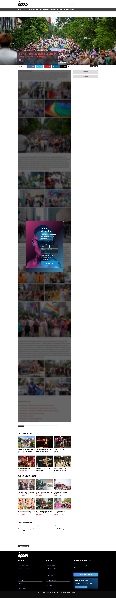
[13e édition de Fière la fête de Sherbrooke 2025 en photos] (26, 442)
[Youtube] (74, 568)
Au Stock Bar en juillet (24, 468)
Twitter (89, 565)
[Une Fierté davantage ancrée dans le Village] (44, 484)
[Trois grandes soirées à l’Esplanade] (62, 484)
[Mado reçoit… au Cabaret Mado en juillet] (44, 461)
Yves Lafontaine (21, 495)
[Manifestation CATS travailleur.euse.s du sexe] (62, 504)
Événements (21, 62)
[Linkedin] (74, 566)
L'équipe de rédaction (27, 60)
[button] (96, 9)
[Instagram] (95, 4)
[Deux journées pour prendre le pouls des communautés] (26, 504)
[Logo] (28, 4)
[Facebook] (93, 4)
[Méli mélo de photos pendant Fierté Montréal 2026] (26, 484)
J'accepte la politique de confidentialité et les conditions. (48, 257)
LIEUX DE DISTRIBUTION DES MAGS (83, 570)
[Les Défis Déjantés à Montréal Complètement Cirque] (44, 442)
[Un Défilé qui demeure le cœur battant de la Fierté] (44, 504)
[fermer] (63, 221)
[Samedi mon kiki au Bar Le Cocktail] (62, 442)
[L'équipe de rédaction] (20, 60)
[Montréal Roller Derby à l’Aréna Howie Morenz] (62, 461)
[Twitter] (97, 4)
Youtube (77, 567)
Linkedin (77, 565)
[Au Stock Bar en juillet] (26, 461)
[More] (68, 66)
